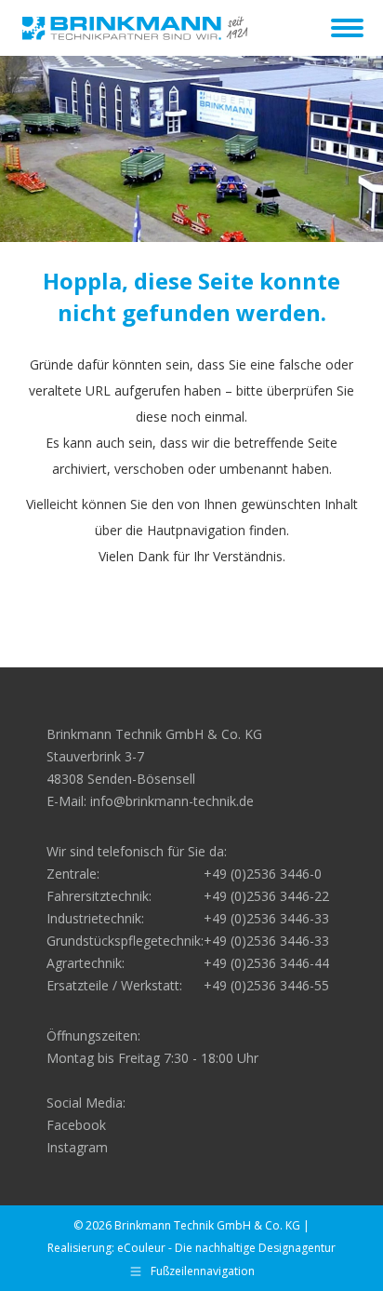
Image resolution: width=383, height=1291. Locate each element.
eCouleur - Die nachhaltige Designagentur (226, 1248)
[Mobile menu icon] (347, 28)
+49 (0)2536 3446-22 (266, 896)
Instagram (77, 1147)
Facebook (76, 1125)
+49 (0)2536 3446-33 (266, 918)
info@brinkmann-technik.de (172, 801)
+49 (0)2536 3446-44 (266, 963)
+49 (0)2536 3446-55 (266, 985)
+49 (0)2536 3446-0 (263, 873)
